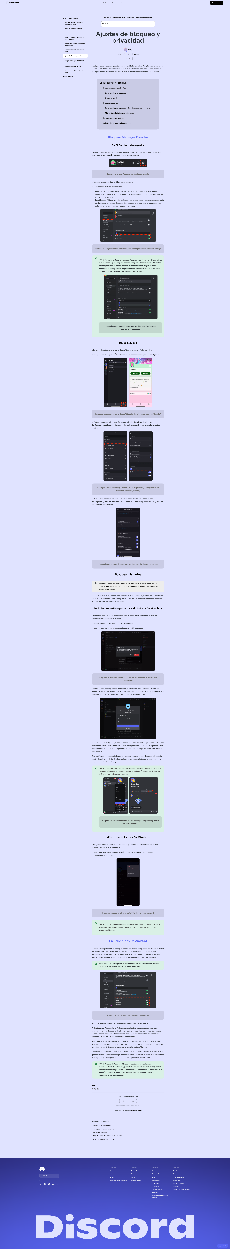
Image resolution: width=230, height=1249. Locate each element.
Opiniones (106, 3)
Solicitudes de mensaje (100, 1132)
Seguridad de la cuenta (144, 17)
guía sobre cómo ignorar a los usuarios (121, 586)
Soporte (154, 1171)
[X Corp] (95, 1089)
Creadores (155, 1183)
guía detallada (136, 271)
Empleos (134, 1174)
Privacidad (176, 1174)
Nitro (111, 1174)
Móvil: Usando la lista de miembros (119, 113)
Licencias (176, 1186)
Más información (68, 76)
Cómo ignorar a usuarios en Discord (74, 33)
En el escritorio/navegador (116, 93)
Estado (112, 1177)
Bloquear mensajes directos (114, 88)
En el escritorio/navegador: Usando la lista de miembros (127, 108)
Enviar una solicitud (118, 3)
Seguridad (155, 1174)
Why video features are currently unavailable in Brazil (74, 23)
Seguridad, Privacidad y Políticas (123, 17)
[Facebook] (92, 1089)
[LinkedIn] (97, 1089)
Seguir (128, 58)
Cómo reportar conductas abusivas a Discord (75, 50)
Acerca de (134, 1171)
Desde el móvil (111, 98)
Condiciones (177, 1171)
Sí (123, 1101)
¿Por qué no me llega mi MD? (102, 1125)
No (133, 1101)
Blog (153, 1177)
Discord (106, 17)
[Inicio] (12, 3)
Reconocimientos (178, 1183)
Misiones (155, 1192)
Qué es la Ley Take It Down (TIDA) (74, 28)
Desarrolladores (157, 1189)
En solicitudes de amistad (113, 118)
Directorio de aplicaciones (118, 1180)
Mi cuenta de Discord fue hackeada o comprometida (75, 44)
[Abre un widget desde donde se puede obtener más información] (222, 1246)
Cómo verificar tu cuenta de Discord (104, 1139)
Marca (133, 1177)
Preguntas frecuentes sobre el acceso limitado (107, 1135)
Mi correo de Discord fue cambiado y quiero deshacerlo (74, 38)
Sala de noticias (136, 1180)
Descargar (113, 1171)
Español (44, 1175)
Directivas (176, 1180)
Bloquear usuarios (110, 103)
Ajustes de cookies (179, 1177)
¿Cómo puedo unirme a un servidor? (104, 1129)
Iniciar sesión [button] (216, 3)
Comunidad (155, 1186)
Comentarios (156, 1180)
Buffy (130, 50)
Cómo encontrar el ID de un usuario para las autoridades (74, 61)
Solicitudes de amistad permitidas (117, 123)
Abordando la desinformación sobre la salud (75, 71)
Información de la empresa (181, 1189)
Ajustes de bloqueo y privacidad (73, 56)
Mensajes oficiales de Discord (73, 66)
